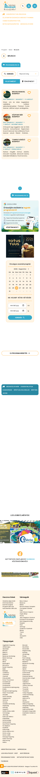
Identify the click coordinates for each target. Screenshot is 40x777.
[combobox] (19, 74)
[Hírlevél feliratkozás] (2, 766)
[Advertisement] (20, 171)
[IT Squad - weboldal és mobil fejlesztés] (33, 772)
